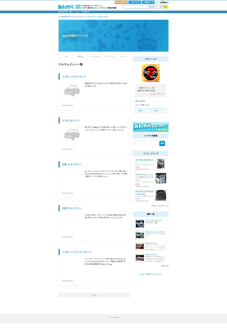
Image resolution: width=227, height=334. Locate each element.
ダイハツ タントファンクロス (155, 232)
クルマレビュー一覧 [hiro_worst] (97, 16)
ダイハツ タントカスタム (154, 220)
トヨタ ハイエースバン (74, 76)
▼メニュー (123, 56)
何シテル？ (153, 94)
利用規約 (148, 274)
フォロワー (158, 111)
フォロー (142, 111)
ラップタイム (109, 56)
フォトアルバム (95, 56)
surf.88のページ (75, 36)
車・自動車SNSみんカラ (66, 16)
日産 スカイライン (72, 164)
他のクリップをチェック (160, 205)
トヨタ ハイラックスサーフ (76, 252)
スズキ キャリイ (70, 120)
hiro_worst (140, 101)
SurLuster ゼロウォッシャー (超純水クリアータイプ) (144, 177)
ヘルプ (157, 2)
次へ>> (94, 295)
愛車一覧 (165, 266)
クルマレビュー (81, 16)
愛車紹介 (80, 56)
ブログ (66, 56)
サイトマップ (157, 274)
